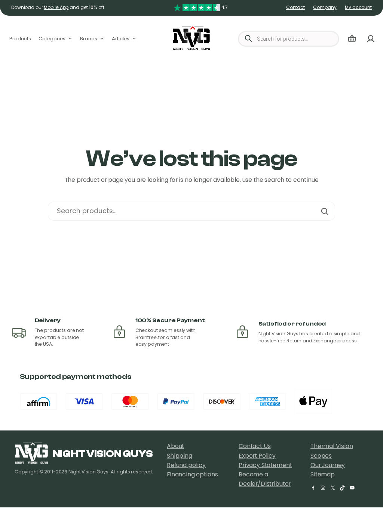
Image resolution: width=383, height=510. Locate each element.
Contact (295, 7)
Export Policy (257, 456)
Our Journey (327, 465)
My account (358, 7)
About (175, 446)
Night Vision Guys (103, 454)
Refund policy (186, 465)
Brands (88, 38)
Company (324, 7)
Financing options (192, 474)
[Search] (325, 211)
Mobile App (56, 7)
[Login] (370, 39)
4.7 (224, 7)
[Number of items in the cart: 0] (351, 38)
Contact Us (254, 446)
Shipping (179, 456)
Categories (52, 38)
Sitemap (322, 474)
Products (20, 38)
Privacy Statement (265, 465)
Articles (120, 38)
